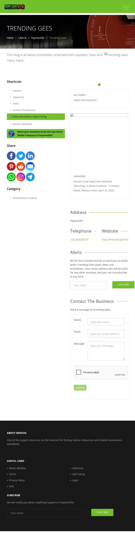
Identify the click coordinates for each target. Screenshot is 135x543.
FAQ (11, 486)
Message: (79, 343)
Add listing (78, 474)
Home (10, 37)
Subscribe (123, 284)
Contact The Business (23, 110)
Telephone (18, 97)
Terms (12, 474)
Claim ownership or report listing (29, 116)
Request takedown (22, 124)
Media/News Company (24, 197)
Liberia (22, 37)
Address (16, 90)
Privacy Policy (17, 480)
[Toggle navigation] (126, 8)
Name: (78, 320)
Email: (77, 331)
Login (75, 480)
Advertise (77, 468)
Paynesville (37, 37)
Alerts (15, 103)
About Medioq (17, 468)
